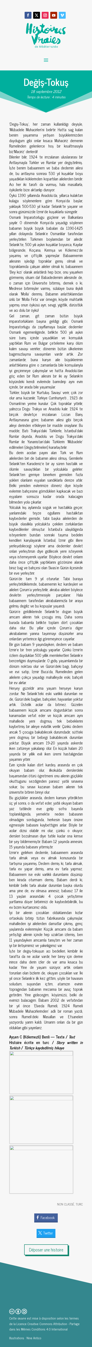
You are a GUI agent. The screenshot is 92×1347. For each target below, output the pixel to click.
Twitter (48, 1233)
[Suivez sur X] (36, 15)
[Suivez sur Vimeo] (62, 15)
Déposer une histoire (46, 1249)
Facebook (48, 1218)
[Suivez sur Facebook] (28, 15)
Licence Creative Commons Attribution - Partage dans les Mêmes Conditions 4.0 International (44, 1326)
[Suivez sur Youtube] (53, 15)
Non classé (65, 1204)
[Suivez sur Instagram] (45, 15)
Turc (79, 1204)
